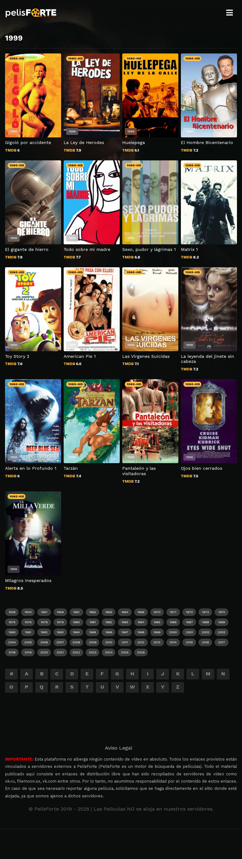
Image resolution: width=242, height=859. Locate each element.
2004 (12, 642)
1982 (108, 622)
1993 (60, 632)
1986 (173, 622)
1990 (12, 632)
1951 (44, 612)
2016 (205, 642)
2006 (44, 642)
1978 (44, 622)
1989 (221, 622)
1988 (205, 622)
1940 (28, 612)
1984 (140, 622)
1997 (124, 632)
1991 (28, 632)
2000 (173, 632)
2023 (92, 652)
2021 (60, 652)
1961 (76, 612)
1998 (140, 632)
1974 (221, 612)
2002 (205, 632)
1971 (173, 612)
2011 (125, 642)
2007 (60, 642)
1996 (108, 632)
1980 (76, 622)
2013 (156, 642)
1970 (156, 612)
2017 (221, 642)
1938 (12, 612)
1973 (205, 612)
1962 (92, 612)
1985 (156, 622)
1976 (28, 622)
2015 (189, 642)
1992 (44, 632)
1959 (60, 612)
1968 (140, 612)
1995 (92, 632)
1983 (124, 622)
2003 (221, 632)
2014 (173, 642)
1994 (76, 632)
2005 (28, 642)
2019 (28, 652)
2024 (108, 652)
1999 (156, 632)
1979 (60, 622)
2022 (76, 652)
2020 (44, 652)
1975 (12, 622)
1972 (189, 612)
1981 (92, 622)
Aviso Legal (118, 748)
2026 (141, 652)
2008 (76, 642)
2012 (140, 642)
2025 (125, 652)
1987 (189, 622)
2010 (108, 642)
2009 (92, 642)
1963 (108, 612)
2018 (12, 652)
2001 (189, 632)
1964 (124, 612)
